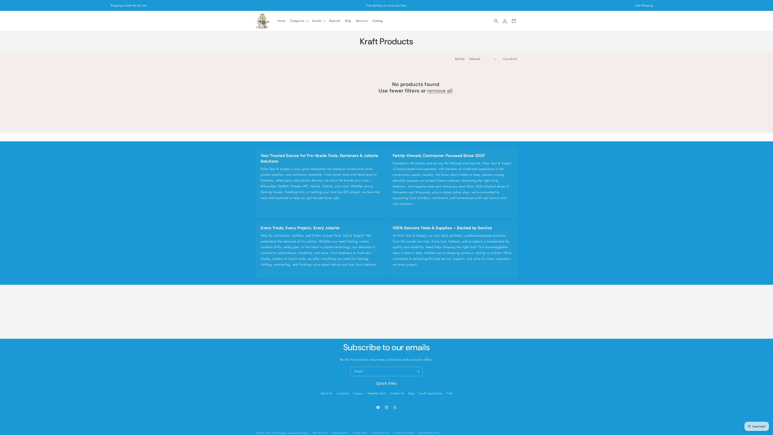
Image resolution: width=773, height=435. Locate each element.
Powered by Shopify (298, 433)
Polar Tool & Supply (276, 433)
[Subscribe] (418, 371)
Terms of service (380, 432)
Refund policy (320, 432)
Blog (411, 393)
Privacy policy (360, 432)
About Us (327, 393)
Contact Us (397, 393)
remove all (440, 91)
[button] (299, 21)
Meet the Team (377, 393)
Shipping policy (340, 432)
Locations (343, 393)
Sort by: (460, 59)
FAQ (449, 393)
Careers (358, 393)
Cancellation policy (429, 432)
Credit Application (431, 393)
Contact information (403, 432)
